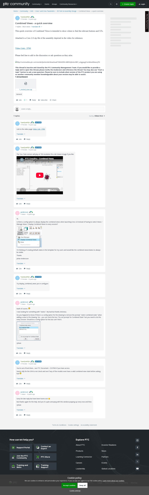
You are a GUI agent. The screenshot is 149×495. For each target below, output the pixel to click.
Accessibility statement (89, 425)
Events (47, 4)
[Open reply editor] (59, 108)
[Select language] (117, 4)
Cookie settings (73, 425)
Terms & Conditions (59, 425)
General (19, 94)
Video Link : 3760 (23, 48)
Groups (54, 4)
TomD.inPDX (25, 17)
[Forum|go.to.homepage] (16, 4)
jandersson (24, 212)
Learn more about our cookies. (113, 481)
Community (24, 11)
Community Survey (147, 21)
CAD (31, 11)
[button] (128, 4)
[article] (59, 131)
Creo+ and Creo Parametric (45, 11)
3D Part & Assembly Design (66, 11)
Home (15, 11)
